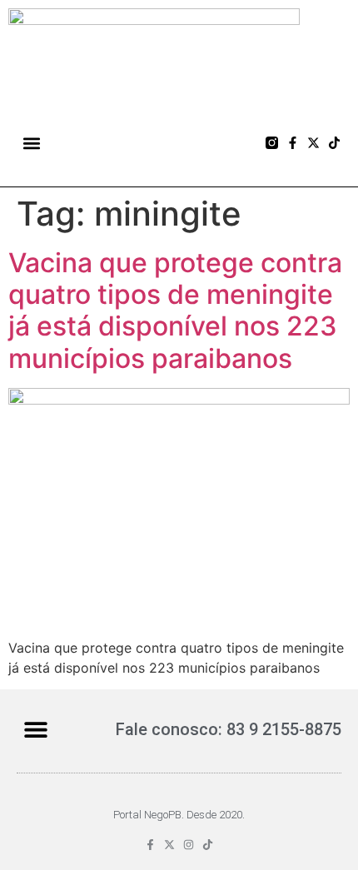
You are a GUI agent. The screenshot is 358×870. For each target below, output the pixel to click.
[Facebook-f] (292, 143)
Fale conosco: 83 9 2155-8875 (228, 729)
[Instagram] (188, 844)
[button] (32, 143)
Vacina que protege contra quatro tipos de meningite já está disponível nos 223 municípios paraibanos (175, 310)
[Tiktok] (334, 143)
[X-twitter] (313, 143)
